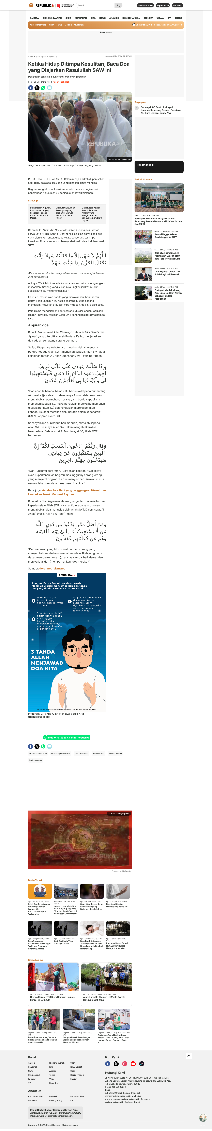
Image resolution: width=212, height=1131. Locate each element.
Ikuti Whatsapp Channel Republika (68, 737)
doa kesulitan (98, 753)
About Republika (35, 1096)
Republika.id (163, 5)
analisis (114, 18)
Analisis (52, 1071)
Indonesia (52, 56)
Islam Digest (41, 56)
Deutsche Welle (145, 5)
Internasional (34, 1075)
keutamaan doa (35, 760)
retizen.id (177, 5)
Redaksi (53, 1096)
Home (30, 56)
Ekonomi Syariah (52, 18)
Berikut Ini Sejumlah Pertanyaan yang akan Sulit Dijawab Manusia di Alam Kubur (65, 212)
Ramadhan (54, 1083)
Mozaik (68, 24)
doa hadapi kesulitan (38, 753)
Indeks (178, 18)
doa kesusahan (81, 753)
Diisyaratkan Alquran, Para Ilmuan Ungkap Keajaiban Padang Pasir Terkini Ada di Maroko (40, 212)
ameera (34, 18)
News (30, 1071)
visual (160, 18)
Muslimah (79, 24)
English (73, 1079)
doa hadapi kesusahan (61, 753)
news (102, 18)
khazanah (81, 18)
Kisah (51, 24)
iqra (93, 18)
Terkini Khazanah (144, 179)
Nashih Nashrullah (61, 82)
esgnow (148, 18)
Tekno (52, 1075)
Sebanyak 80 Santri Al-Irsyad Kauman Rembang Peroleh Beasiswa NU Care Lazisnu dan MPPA (161, 110)
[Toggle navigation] (31, 5)
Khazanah (32, 1067)
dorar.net (45, 568)
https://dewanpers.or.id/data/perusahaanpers (51, 1116)
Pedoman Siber (77, 1096)
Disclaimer (33, 1100)
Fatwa (59, 24)
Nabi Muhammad (38, 24)
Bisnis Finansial (131, 18)
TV (169, 18)
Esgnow (32, 1079)
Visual (52, 1079)
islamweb (58, 568)
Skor (72, 1063)
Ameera (31, 1063)
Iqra (51, 1067)
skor (68, 18)
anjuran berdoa (115, 753)
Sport (72, 1071)
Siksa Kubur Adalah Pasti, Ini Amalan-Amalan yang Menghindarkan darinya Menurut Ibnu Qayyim (92, 214)
